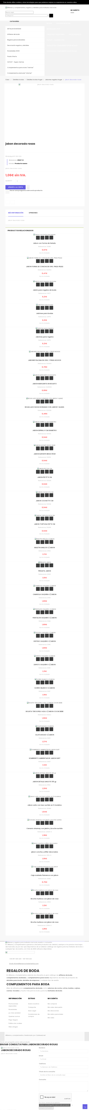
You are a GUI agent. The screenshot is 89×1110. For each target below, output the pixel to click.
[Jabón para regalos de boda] (44, 281)
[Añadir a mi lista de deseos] (28, 187)
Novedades (13, 1009)
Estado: (11, 163)
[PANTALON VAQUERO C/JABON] (44, 609)
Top (85, 1107)
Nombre (42, 1048)
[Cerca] (6, 18)
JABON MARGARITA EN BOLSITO (44, 384)
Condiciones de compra (34, 1015)
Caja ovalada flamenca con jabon (44, 875)
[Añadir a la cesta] (38, 238)
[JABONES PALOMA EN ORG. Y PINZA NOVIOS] (44, 352)
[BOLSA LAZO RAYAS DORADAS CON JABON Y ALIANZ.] (44, 398)
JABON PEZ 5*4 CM (44, 477)
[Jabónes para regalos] (45, 328)
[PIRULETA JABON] (44, 562)
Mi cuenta (53, 998)
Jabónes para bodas (44, 313)
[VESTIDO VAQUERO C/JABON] (44, 632)
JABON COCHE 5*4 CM (44, 501)
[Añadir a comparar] (7, 191)
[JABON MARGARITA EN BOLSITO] (44, 375)
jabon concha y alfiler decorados (44, 852)
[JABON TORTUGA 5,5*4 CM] (45, 515)
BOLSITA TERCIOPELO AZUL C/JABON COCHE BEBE (44, 711)
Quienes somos (14, 1016)
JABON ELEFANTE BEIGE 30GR (45, 454)
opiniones (33, 213)
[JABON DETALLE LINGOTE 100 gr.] (44, 773)
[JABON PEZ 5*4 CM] (44, 469)
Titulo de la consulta (47, 1072)
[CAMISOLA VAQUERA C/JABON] (44, 586)
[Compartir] (12, 149)
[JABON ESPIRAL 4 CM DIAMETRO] (44, 422)
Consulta (42, 1079)
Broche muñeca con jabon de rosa (44, 899)
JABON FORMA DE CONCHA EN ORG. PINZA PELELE (44, 266)
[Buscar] (6, 10)
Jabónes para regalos (45, 337)
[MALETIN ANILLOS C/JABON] (44, 539)
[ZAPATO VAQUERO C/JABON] (44, 656)
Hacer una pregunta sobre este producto (26, 190)
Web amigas (13, 1027)
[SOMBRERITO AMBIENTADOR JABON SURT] (44, 749)
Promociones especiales (13, 1005)
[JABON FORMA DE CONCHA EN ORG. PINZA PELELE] (44, 258)
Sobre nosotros (33, 1004)
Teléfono (42, 1064)
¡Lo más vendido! (15, 1013)
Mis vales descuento (55, 1007)
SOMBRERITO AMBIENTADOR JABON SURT (44, 758)
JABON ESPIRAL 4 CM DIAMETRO (44, 430)
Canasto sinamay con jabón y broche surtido (44, 828)
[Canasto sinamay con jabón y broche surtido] (44, 820)
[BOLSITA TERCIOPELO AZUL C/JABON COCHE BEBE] (44, 703)
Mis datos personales (55, 1014)
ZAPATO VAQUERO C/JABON (45, 665)
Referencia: (13, 160)
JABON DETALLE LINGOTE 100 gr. (45, 782)
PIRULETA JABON (44, 571)
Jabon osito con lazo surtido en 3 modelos (44, 805)
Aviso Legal (32, 1011)
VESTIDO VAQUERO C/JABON (44, 641)
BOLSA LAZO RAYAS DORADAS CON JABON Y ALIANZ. (44, 407)
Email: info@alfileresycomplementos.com (24, 964)
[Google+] (16, 149)
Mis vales (51, 1018)
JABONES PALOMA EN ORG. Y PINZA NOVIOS (44, 360)
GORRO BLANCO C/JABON (44, 688)
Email (41, 1056)
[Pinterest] (20, 149)
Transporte (32, 1007)
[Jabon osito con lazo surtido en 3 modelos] (44, 796)
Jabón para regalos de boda (44, 290)
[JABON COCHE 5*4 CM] (44, 492)
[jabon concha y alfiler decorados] (44, 843)
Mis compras (52, 1004)
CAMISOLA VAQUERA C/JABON (44, 594)
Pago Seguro (13, 1020)
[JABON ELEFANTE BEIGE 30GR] (44, 445)
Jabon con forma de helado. (44, 243)
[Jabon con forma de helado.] (44, 234)
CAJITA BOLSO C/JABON (44, 735)
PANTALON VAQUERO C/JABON (45, 618)
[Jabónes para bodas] (44, 305)
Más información (15, 213)
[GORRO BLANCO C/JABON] (44, 679)
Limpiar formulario (46, 1108)
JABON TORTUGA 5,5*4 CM (44, 524)
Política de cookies (15, 1023)
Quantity (8, 181)
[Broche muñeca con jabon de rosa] (44, 890)
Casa (7, 80)
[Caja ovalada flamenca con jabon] (44, 867)
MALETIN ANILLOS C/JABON (44, 547)
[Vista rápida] (51, 237)
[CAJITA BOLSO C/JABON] (44, 726)
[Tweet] (7, 149)
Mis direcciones (53, 1011)
